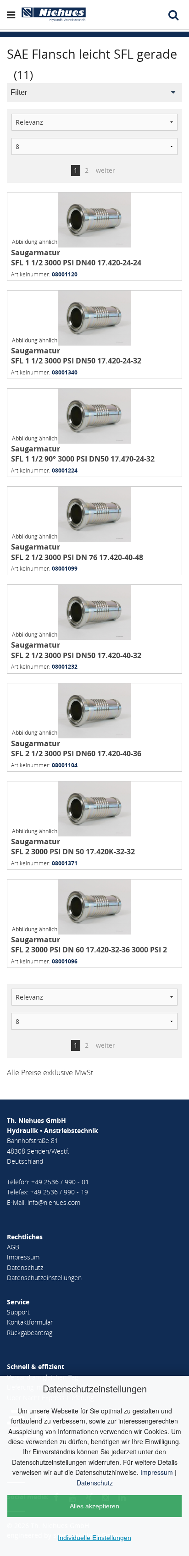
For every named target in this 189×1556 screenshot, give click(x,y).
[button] (13, 14)
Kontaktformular (30, 1322)
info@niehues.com (54, 1202)
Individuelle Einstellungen (94, 1537)
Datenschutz (95, 1482)
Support (18, 1312)
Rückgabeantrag (29, 1332)
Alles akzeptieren (94, 1506)
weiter (105, 170)
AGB (13, 1247)
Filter (19, 92)
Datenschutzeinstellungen (44, 1277)
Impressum (156, 1472)
